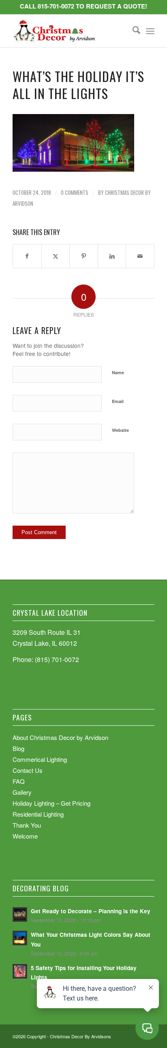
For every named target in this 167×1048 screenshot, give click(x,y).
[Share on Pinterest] (84, 255)
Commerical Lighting (40, 759)
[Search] (132, 31)
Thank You (27, 825)
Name (118, 372)
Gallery (22, 792)
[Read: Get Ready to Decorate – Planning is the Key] (20, 914)
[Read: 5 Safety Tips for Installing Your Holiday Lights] (20, 971)
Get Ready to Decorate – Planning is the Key (90, 911)
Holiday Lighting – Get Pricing (51, 803)
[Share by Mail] (140, 255)
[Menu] (150, 31)
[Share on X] (56, 255)
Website (120, 430)
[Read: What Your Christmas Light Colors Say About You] (20, 938)
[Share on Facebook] (27, 255)
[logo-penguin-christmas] (69, 31)
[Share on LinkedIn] (112, 255)
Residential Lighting (38, 814)
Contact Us (28, 770)
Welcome (25, 836)
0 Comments (74, 192)
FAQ (19, 781)
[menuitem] (132, 31)
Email (118, 401)
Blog (18, 748)
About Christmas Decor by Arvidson (60, 737)
